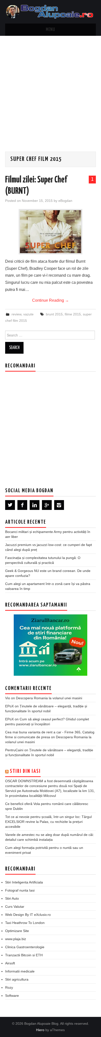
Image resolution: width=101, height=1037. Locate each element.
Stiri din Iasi (25, 771)
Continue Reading (50, 300)
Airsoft (10, 963)
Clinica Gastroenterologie (24, 947)
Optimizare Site (17, 931)
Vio (7, 698)
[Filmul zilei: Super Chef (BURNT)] (50, 231)
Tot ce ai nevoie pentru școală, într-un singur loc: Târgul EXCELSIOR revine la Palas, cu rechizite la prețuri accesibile (48, 822)
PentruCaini (14, 750)
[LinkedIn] (34, 505)
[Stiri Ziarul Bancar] (50, 645)
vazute (28, 314)
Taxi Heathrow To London (25, 923)
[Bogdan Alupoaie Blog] (50, 11)
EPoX (9, 706)
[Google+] (47, 505)
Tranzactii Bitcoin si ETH (24, 955)
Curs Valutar (14, 906)
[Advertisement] (50, 88)
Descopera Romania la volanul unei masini (49, 698)
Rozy (9, 987)
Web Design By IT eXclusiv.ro (28, 915)
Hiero (40, 1030)
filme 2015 (73, 314)
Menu (50, 29)
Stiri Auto (12, 898)
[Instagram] (59, 505)
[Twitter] (10, 505)
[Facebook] (22, 505)
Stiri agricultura (16, 979)
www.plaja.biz (15, 939)
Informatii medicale (20, 971)
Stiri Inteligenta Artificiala (24, 882)
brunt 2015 (54, 314)
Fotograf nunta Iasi (20, 890)
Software (12, 996)
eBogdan (65, 201)
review (16, 314)
